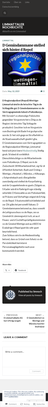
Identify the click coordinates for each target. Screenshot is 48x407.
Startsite (6, 2)
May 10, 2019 (13, 91)
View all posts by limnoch (30, 295)
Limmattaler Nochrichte (13, 26)
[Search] (4, 13)
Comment (36, 371)
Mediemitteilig (30, 150)
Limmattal (8, 40)
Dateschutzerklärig (10, 7)
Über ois (17, 2)
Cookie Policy (13, 396)
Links (27, 2)
